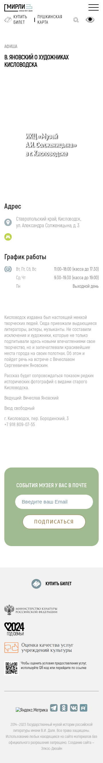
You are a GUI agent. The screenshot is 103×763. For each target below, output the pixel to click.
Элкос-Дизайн (51, 748)
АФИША (10, 46)
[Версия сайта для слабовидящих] (90, 20)
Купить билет (20, 19)
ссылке (81, 668)
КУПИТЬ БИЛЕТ (58, 584)
